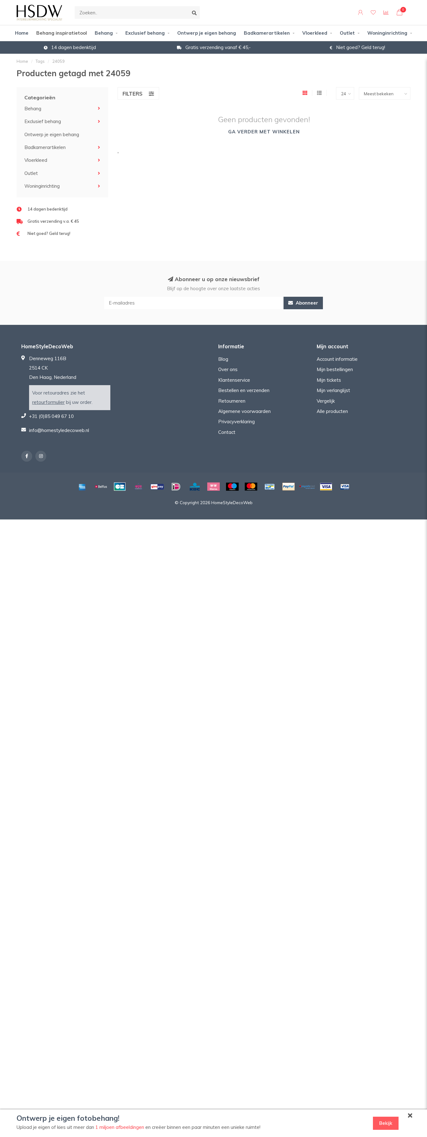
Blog (223, 359)
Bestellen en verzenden (243, 390)
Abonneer (306, 303)
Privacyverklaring (236, 422)
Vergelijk (326, 401)
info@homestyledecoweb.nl (59, 430)
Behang (104, 33)
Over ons (228, 369)
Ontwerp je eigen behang (206, 33)
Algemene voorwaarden (244, 411)
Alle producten (332, 411)
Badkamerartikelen (267, 33)
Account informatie (337, 359)
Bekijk (385, 1123)
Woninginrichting (387, 33)
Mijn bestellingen (335, 369)
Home (21, 33)
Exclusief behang (145, 33)
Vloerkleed (314, 33)
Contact (226, 432)
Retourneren (231, 401)
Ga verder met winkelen (264, 132)
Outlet (347, 33)
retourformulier (48, 402)
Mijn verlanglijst (333, 390)
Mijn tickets (329, 380)
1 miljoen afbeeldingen (119, 1127)
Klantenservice (234, 380)
